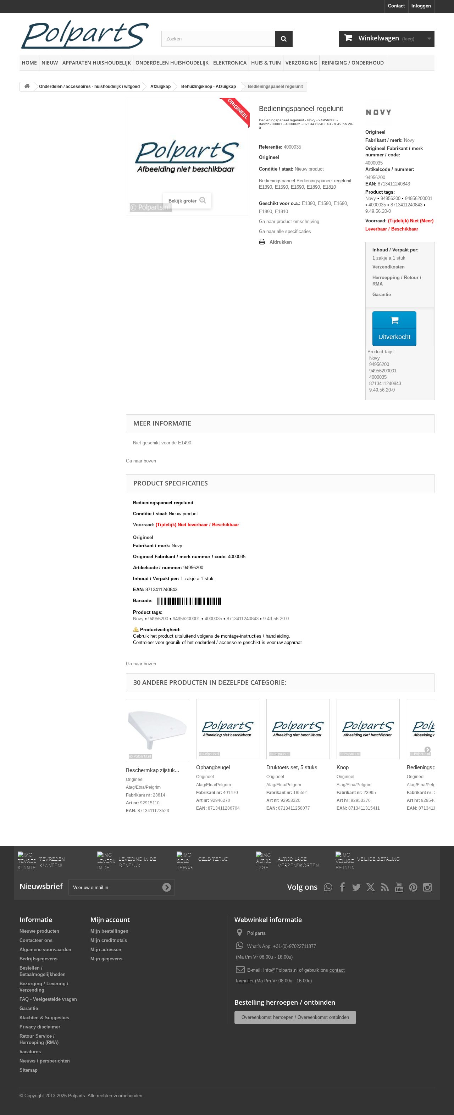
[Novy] (378, 113)
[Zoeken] (284, 39)
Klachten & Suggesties (44, 1017)
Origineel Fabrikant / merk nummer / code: (394, 151)
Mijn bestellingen (109, 931)
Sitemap (29, 1070)
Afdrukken (281, 242)
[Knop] (368, 729)
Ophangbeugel (213, 767)
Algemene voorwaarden (45, 949)
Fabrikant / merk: (384, 140)
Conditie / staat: (276, 169)
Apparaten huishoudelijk (96, 62)
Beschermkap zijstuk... (152, 770)
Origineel (269, 157)
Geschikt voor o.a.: (279, 203)
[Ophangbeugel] (227, 729)
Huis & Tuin (266, 62)
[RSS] (385, 887)
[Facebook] (342, 887)
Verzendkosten (388, 267)
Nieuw (49, 62)
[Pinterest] (413, 887)
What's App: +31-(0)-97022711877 (281, 946)
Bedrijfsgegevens (38, 958)
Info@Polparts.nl (281, 970)
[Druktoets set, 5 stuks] (298, 729)
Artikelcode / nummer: (389, 169)
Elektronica (230, 62)
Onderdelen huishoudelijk (172, 62)
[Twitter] (356, 887)
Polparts (256, 933)
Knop (343, 767)
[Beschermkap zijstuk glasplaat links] (157, 730)
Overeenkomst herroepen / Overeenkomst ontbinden (295, 1017)
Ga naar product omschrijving (289, 221)
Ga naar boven (141, 461)
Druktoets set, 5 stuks (291, 767)
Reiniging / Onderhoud (353, 62)
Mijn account (110, 919)
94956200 (390, 198)
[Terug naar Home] (27, 86)
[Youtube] (399, 887)
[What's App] (328, 887)
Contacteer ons (36, 940)
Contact (396, 6)
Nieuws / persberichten (45, 1061)
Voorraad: (376, 220)
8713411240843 (406, 204)
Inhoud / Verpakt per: (395, 250)
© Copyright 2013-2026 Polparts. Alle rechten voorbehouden (81, 1095)
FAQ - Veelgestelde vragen (48, 999)
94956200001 (418, 198)
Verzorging (301, 62)
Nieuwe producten (39, 931)
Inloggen (421, 6)
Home (29, 62)
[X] (371, 887)
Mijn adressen (105, 949)
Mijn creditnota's (108, 940)
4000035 (374, 163)
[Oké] (167, 887)
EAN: (370, 184)
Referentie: (270, 147)
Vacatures (30, 1051)
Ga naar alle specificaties (285, 231)
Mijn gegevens (106, 958)
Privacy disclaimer (40, 1027)
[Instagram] (427, 887)
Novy (409, 140)
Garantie (381, 294)
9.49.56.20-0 (378, 211)
